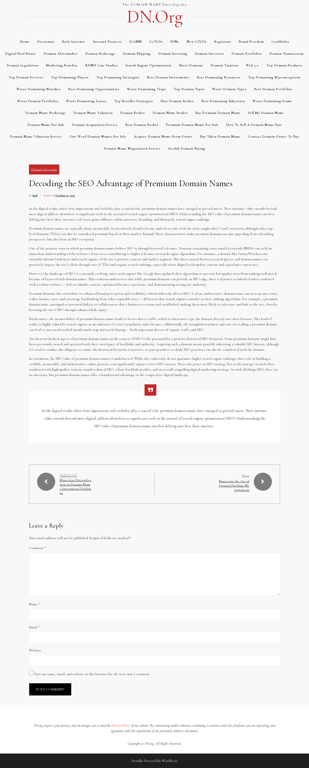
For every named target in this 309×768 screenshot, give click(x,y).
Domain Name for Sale (45, 125)
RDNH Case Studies (101, 65)
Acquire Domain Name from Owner (163, 136)
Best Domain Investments (168, 77)
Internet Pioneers (107, 42)
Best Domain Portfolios (273, 89)
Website (35, 650)
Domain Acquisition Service (95, 125)
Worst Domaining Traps (146, 89)
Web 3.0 (252, 65)
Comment (37, 548)
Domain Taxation (224, 65)
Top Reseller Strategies (133, 101)
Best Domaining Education (223, 101)
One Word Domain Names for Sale (98, 136)
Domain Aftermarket (61, 54)
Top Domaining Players (70, 77)
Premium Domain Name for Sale (192, 125)
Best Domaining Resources (218, 77)
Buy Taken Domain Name (220, 136)
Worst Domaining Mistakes (39, 89)
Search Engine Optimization (148, 65)
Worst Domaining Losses (86, 101)
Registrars (222, 42)
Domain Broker (132, 113)
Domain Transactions (286, 54)
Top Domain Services (26, 77)
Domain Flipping (137, 54)
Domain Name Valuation (93, 113)
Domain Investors (209, 54)
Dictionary (46, 42)
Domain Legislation (22, 65)
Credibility (280, 42)
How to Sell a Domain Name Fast (254, 125)
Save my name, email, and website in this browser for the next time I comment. (92, 674)
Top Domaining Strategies (117, 77)
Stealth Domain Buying (186, 148)
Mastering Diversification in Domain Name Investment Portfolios (75, 487)
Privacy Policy (120, 725)
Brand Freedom (251, 42)
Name (34, 604)
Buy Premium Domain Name (217, 113)
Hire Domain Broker (177, 101)
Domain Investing (172, 54)
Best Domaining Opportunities (93, 89)
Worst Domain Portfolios (37, 101)
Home (25, 42)
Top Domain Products (284, 65)
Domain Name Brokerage (45, 113)
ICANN (135, 42)
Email (34, 627)
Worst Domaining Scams (272, 101)
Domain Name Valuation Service (36, 136)
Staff (34, 195)
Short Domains (191, 65)
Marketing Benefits (62, 65)
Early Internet (73, 42)
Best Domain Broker (141, 125)
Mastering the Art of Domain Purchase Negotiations (234, 485)
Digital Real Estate (20, 54)
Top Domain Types (189, 89)
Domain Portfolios (247, 54)
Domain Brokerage (100, 54)
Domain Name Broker (170, 113)
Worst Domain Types (229, 89)
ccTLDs (156, 42)
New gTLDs (197, 42)
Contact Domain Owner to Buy (273, 136)
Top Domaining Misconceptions (274, 77)
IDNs (174, 42)
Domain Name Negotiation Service (132, 148)
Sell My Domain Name (266, 113)
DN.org (154, 17)
